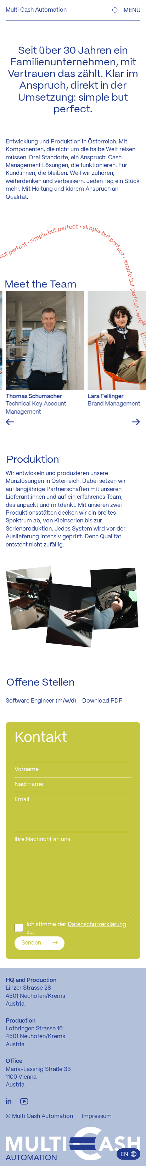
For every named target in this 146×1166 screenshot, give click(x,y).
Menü (132, 10)
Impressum (97, 1116)
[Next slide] (136, 421)
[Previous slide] (9, 421)
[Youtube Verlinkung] (24, 1101)
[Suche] (115, 10)
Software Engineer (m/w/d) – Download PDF (64, 701)
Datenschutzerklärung (97, 924)
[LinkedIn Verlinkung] (8, 1101)
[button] (128, 1154)
